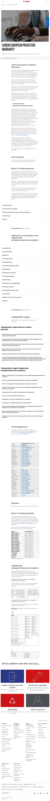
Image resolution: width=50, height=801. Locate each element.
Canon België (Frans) (27, 449)
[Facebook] (34, 793)
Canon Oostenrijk (26, 446)
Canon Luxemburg (26, 476)
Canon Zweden (25, 489)
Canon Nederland (26, 493)
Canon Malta (25, 477)
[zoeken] (5, 2)
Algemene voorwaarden (26, 432)
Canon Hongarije (26, 464)
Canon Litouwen (26, 474)
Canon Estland (25, 457)
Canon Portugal (25, 481)
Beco (23, 469)
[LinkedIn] (41, 793)
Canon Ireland (25, 470)
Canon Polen (25, 480)
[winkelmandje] (2, 2)
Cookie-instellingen (18, 789)
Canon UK (24, 495)
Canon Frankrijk (25, 460)
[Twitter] (44, 793)
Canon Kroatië (25, 452)
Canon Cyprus (25, 453)
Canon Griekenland (26, 463)
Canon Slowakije (26, 484)
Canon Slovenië (25, 486)
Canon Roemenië (26, 483)
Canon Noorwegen (26, 479)
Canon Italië (24, 471)
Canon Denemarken (26, 456)
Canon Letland (25, 473)
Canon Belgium (5, 793)
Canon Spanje (25, 487)
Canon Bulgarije (25, 450)
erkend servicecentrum (22, 135)
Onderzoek (47, 22)
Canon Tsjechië (25, 454)
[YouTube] (47, 793)
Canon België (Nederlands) (28, 447)
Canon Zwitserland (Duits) (28, 491)
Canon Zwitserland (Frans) (28, 490)
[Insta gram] (37, 793)
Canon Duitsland (26, 462)
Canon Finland (25, 459)
